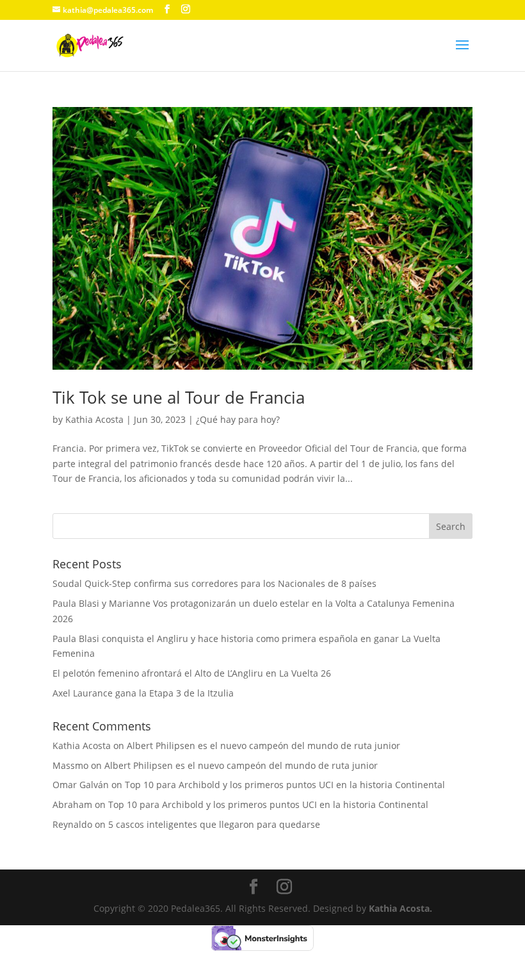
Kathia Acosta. (400, 908)
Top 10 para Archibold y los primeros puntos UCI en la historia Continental (285, 785)
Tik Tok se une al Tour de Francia (178, 397)
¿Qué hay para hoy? (238, 419)
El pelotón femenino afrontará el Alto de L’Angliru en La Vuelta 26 (191, 673)
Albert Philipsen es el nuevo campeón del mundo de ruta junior (263, 745)
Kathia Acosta (94, 419)
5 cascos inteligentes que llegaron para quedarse (214, 824)
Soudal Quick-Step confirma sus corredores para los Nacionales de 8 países (214, 583)
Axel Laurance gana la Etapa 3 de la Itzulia (143, 693)
